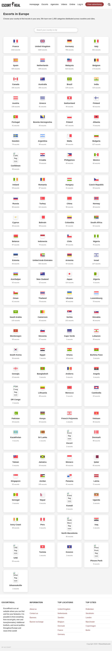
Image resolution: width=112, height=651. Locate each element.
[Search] (109, 4)
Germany (61, 634)
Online (72, 4)
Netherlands (62, 613)
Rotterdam (90, 609)
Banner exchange (36, 622)
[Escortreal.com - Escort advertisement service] (11, 4)
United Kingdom (64, 609)
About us (33, 609)
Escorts (45, 4)
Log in (80, 4)
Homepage (34, 4)
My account (6, 647)
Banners (33, 617)
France (60, 630)
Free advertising (95, 4)
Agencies (55, 4)
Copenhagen (91, 626)
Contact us (34, 613)
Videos (64, 4)
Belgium (61, 622)
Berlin (88, 630)
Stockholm (90, 613)
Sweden (61, 617)
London (89, 617)
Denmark (61, 626)
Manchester (90, 622)
